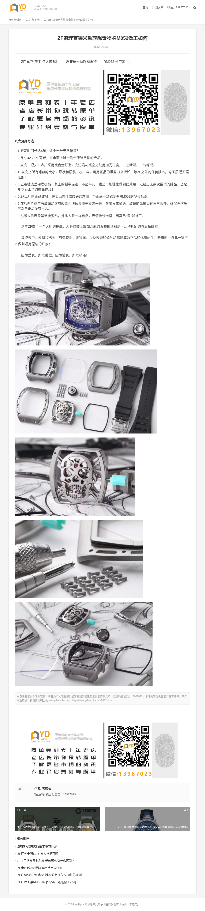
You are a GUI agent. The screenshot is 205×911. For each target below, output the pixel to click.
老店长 (105, 46)
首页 (145, 7)
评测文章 (157, 7)
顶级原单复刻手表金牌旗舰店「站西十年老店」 (112, 904)
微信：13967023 (178, 7)
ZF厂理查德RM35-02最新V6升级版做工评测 (46, 882)
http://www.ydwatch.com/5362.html (92, 700)
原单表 (78, 904)
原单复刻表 (14, 19)
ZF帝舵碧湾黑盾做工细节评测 (37, 846)
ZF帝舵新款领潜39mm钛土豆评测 (39, 868)
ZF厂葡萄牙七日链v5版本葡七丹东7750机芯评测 (49, 875)
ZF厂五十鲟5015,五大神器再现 (37, 853)
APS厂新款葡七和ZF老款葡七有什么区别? (45, 860)
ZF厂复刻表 (33, 19)
